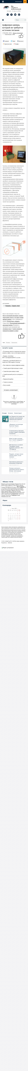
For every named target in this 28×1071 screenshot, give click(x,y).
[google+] (19, 14)
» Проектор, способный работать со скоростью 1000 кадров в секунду (11, 361)
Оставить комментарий (11, 390)
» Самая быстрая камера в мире (10, 371)
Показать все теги (5, 496)
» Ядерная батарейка (7, 379)
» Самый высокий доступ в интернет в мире (12, 375)
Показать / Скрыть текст (12, 306)
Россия (17, 492)
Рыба (20, 492)
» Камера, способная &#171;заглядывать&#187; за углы (11, 356)
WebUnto (10, 542)
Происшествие (4, 492)
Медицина (13, 490)
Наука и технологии (18, 33)
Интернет (14, 487)
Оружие (6, 491)
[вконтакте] (15, 14)
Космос (3, 490)
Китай (12, 488)
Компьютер (16, 488)
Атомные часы (7, 329)
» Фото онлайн (6, 385)
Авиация (17, 484)
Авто (20, 484)
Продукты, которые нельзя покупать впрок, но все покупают (16, 455)
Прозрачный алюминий (17, 323)
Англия (23, 484)
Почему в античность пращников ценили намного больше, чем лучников (16, 470)
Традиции (14, 495)
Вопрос (6, 485)
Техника (8, 342)
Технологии (14, 342)
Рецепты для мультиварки (8, 484)
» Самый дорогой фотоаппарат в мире (12, 368)
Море (22, 490)
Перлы (10, 491)
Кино (9, 488)
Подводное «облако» (13, 321)
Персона (14, 491)
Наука (2, 491)
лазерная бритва (8, 325)
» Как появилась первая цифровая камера (13, 365)
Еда (15, 485)
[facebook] (11, 14)
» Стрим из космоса (7, 382)
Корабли (21, 488)
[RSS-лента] (8, 14)
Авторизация (18, 1)
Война (2, 485)
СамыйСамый (7, 493)
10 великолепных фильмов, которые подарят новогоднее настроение (17, 432)
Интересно (9, 487)
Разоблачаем (12, 492)
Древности (10, 485)
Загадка (3, 487)
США (2, 493)
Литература (8, 490)
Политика (18, 491)
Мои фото (18, 490)
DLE (13, 541)
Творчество (21, 493)
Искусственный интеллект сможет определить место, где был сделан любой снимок (13, 317)
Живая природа (19, 485)
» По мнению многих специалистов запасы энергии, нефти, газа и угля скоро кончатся (13, 352)
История (20, 487)
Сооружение (14, 493)
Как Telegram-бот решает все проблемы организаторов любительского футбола (16, 418)
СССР (23, 492)
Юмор (18, 495)
